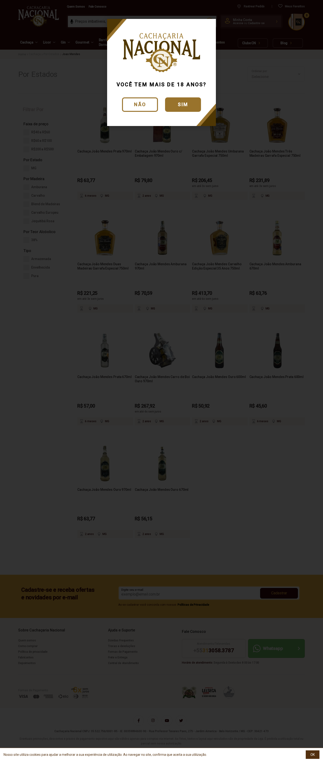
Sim (183, 104)
